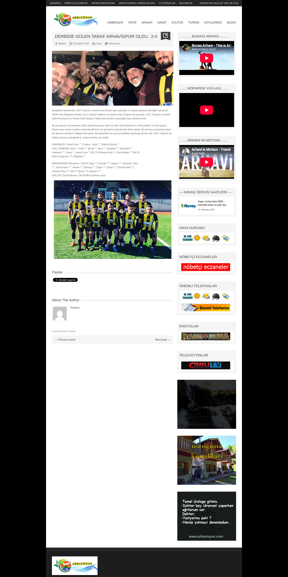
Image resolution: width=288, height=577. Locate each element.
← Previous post (65, 339)
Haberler (115, 22)
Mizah (231, 22)
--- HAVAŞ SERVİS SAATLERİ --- (205, 192)
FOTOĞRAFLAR (167, 3)
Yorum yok (114, 43)
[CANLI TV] (205, 365)
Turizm (193, 22)
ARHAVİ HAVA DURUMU (103, 3)
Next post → (162, 339)
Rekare (75, 307)
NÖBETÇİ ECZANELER (76, 3)
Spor (132, 22)
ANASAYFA (55, 3)
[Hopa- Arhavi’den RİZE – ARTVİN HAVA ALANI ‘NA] (188, 206)
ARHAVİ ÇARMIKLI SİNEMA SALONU (137, 3)
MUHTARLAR (185, 3)
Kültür (177, 22)
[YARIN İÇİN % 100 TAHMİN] (205, 238)
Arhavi (146, 22)
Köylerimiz (213, 22)
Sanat (162, 22)
